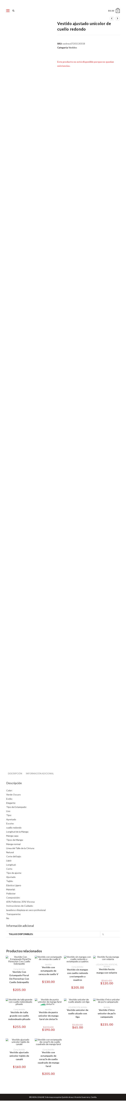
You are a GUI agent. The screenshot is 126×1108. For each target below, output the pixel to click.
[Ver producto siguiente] (117, 18)
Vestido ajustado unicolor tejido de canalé (19, 1056)
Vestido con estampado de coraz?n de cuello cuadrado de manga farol (48, 1059)
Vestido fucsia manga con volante (106, 971)
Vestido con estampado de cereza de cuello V (48, 971)
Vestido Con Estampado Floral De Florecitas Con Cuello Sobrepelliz (19, 977)
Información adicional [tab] (40, 773)
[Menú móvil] (8, 10)
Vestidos (73, 47)
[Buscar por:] (12, 10)
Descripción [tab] (15, 773)
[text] (63, 854)
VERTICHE (112, 964)
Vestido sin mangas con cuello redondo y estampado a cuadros (77, 974)
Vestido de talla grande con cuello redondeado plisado (19, 1015)
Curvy (15, 969)
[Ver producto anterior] (112, 18)
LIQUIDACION (102, 964)
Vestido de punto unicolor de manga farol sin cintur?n (48, 1015)
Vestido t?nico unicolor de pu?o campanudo (107, 1013)
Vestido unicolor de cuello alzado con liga (77, 1013)
